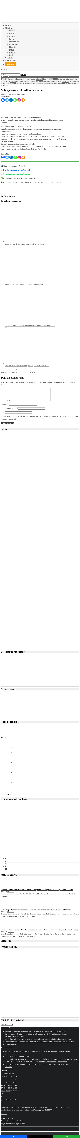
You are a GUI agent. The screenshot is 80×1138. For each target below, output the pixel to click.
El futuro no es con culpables (12, 646)
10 (2, 1085)
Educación (12, 47)
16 (16, 1085)
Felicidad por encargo (22, 1056)
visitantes (57, 182)
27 (9, 1091)
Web (2, 412)
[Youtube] (6, 69)
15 (13, 1085)
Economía (12, 52)
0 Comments (10, 892)
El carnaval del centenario (11, 516)
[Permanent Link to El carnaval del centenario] (26, 512)
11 (4, 1085)
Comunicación (13, 44)
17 (2, 1088)
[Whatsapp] (15, 100)
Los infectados (7, 472)
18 (4, 1088)
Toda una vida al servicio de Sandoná (52, 1062)
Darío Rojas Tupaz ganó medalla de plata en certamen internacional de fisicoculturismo (36, 910)
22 (14, 1088)
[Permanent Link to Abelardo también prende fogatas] (26, 555)
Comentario (6, 400)
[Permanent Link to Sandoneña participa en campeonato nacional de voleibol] (30, 323)
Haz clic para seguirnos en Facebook (16, 170)
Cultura (11, 33)
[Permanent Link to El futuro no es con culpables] (26, 642)
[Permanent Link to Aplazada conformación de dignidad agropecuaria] (30, 282)
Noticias (9, 28)
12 (6, 1085)
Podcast (10, 58)
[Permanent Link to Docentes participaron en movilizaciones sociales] (30, 242)
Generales (12, 31)
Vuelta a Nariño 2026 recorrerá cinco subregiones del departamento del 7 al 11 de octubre (37, 890)
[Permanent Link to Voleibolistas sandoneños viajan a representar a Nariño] (30, 363)
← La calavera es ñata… (10, 370)
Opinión (11, 49)
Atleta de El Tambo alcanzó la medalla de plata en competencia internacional (47, 1059)
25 (4, 1091)
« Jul (2, 1097)
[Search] (8, 69)
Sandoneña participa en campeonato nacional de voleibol (27, 325)
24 (2, 1091)
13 (9, 1085)
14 (11, 1085)
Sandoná (49, 182)
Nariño (42, 182)
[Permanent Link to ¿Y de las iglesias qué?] (26, 599)
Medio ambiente (14, 41)
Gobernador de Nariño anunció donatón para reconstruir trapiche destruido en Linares (39, 1042)
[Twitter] (1, 69)
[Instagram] (4, 69)
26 (7, 1091)
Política (11, 39)
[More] (23, 100)
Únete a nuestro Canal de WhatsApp (16, 174)
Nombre (5, 404)
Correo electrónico (9, 408)
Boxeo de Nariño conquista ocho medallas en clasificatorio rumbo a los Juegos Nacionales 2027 (39, 930)
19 (7, 1088)
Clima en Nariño (7, 795)
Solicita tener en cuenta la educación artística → (19, 372)
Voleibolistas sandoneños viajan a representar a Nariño (27, 366)
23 (16, 1088)
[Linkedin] (11, 100)
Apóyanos (10, 64)
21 (11, 1088)
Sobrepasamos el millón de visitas (22, 90)
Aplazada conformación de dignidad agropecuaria (24, 285)
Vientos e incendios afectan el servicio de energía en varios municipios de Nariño (37, 1031)
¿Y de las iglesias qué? (10, 603)
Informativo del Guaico (30, 182)
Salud (11, 55)
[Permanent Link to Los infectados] (26, 468)
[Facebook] (3, 69)
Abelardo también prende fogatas (14, 559)
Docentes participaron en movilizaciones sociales (24, 244)
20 (9, 1088)
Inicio (9, 25)
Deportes (12, 36)
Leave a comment (20, 94)
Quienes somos (11, 60)
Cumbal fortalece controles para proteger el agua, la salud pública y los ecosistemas (38, 1039)
